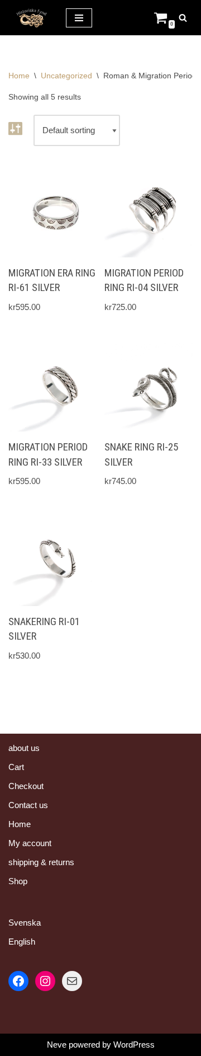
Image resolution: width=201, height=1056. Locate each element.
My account (29, 843)
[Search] (183, 17)
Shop (17, 881)
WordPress (134, 1044)
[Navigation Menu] (79, 17)
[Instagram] (45, 981)
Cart (16, 767)
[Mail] (72, 981)
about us (24, 748)
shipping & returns (41, 862)
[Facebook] (18, 981)
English (21, 941)
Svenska (24, 922)
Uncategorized (66, 75)
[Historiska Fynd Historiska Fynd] (28, 17)
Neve (56, 1044)
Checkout (26, 786)
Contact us (28, 805)
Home (19, 75)
